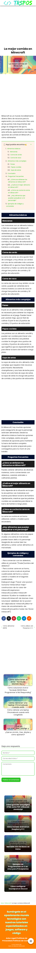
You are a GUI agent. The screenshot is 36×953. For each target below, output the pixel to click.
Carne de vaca (15, 158)
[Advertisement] (18, 26)
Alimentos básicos (13, 149)
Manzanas (13, 152)
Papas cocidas (16, 167)
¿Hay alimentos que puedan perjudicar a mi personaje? (16, 197)
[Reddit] (29, 618)
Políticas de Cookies (22, 941)
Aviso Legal (11, 938)
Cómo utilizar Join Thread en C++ (27, 627)
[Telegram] (24, 618)
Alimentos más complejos (17, 161)
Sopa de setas (16, 170)
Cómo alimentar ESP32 (8, 627)
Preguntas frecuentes (16, 176)
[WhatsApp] (19, 618)
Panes (12, 164)
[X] (9, 618)
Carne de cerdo (16, 155)
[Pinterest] (14, 618)
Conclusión (12, 173)
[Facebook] (3, 618)
